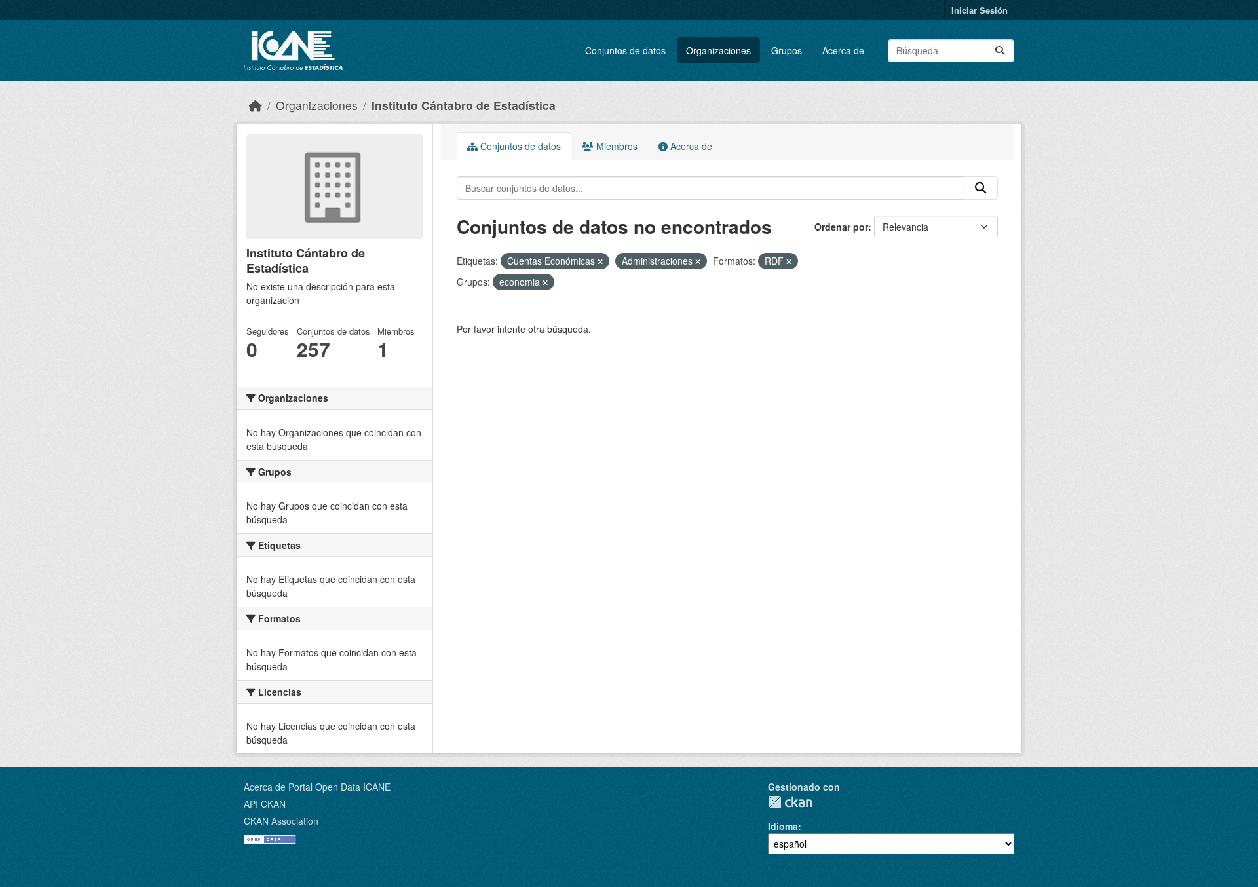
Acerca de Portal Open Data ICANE (317, 786)
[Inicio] (255, 105)
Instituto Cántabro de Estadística (464, 105)
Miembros (616, 146)
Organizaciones (718, 50)
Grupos (786, 50)
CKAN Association (281, 820)
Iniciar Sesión (979, 10)
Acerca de (843, 50)
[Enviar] (1000, 50)
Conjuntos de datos (625, 50)
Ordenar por (841, 226)
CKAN (790, 802)
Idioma (783, 826)
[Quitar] (600, 261)
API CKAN (265, 803)
